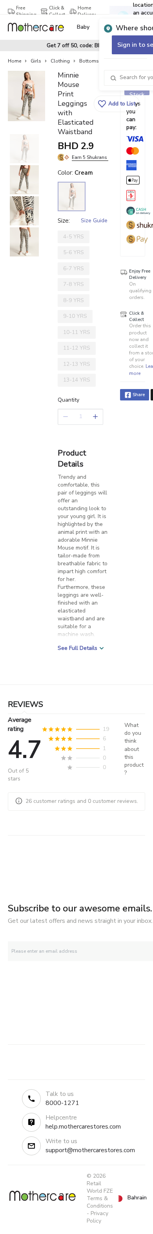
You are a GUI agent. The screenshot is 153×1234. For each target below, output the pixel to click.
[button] (117, 104)
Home (14, 61)
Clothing (60, 61)
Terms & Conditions (100, 1202)
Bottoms (89, 61)
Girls (36, 61)
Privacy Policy (97, 1217)
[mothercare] (39, 27)
